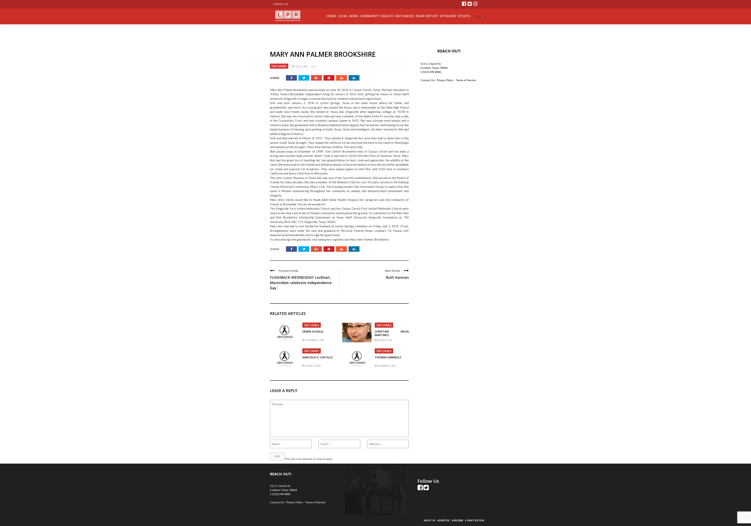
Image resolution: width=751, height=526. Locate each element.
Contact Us (280, 4)
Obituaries (404, 16)
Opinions (448, 16)
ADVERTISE (443, 520)
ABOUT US (430, 520)
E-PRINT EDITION (474, 520)
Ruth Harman (397, 277)
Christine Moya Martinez (392, 333)
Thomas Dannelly (388, 357)
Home (331, 16)
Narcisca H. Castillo (317, 357)
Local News (348, 16)
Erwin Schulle (312, 331)
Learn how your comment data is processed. (360, 458)
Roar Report (427, 16)
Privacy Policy (445, 80)
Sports (464, 16)
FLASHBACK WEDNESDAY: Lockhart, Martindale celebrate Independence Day (301, 282)
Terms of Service (465, 80)
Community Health (376, 16)
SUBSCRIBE (458, 520)
